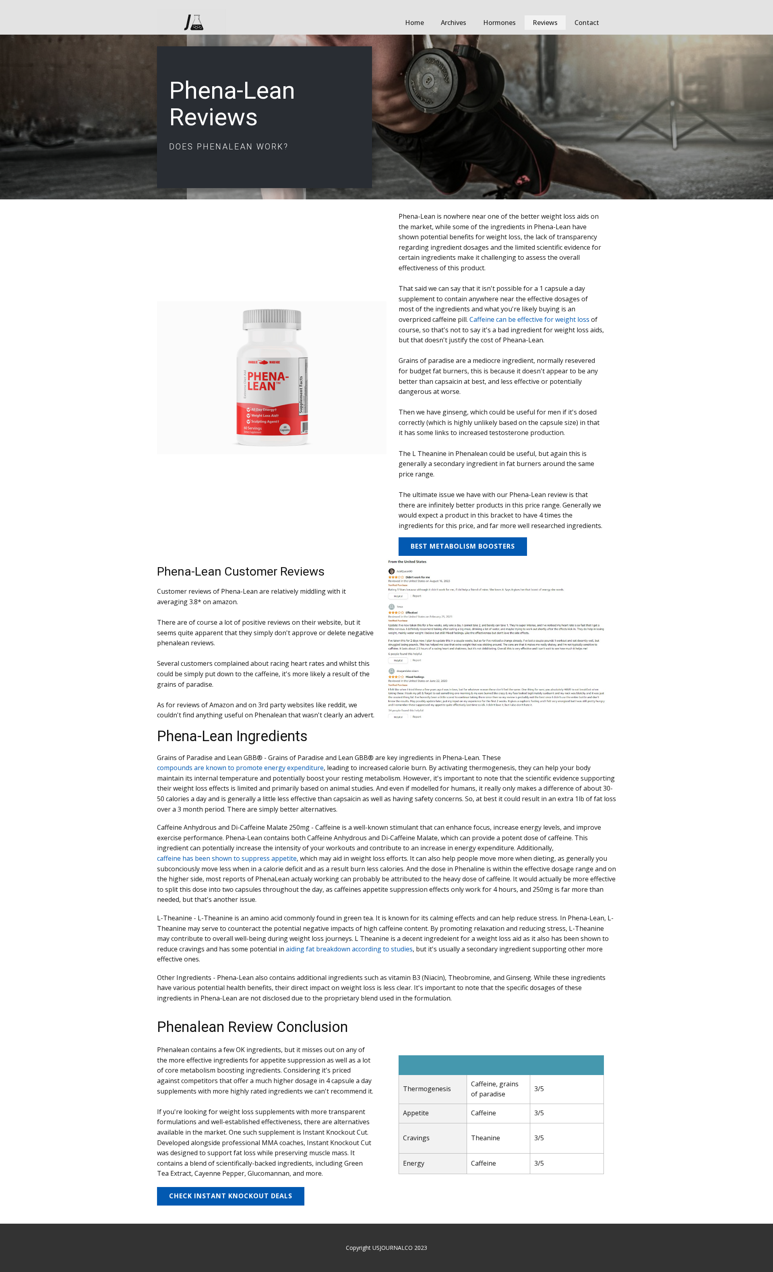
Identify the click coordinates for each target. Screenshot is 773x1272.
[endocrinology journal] (191, 22)
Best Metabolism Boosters (463, 546)
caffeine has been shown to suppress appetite (227, 858)
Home (414, 22)
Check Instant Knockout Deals (230, 1195)
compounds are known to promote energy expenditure (240, 767)
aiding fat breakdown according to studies (349, 949)
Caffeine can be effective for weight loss (529, 319)
